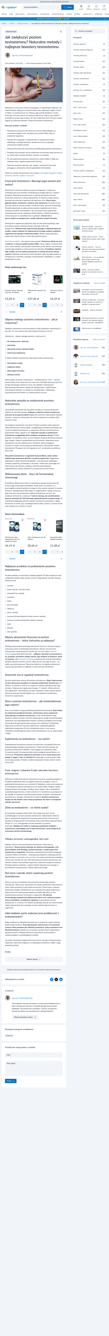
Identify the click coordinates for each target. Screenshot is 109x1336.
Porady (12, 23)
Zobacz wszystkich (99, 339)
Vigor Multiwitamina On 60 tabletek (36, 538)
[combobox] (42, 7)
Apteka (4, 23)
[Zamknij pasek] (104, 18)
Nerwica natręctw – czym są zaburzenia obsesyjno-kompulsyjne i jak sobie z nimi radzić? (93, 249)
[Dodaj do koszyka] (22, 305)
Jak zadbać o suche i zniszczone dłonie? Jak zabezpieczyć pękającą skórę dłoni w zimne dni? (93, 292)
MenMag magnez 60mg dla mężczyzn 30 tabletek (14, 291)
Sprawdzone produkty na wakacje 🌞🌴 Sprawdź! (53, 19)
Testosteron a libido (12, 241)
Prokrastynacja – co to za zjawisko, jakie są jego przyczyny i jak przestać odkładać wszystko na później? (93, 261)
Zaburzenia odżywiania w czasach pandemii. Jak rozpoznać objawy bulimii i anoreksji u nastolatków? (93, 320)
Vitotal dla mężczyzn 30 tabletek (58, 291)
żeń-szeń (14, 823)
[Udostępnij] (61, 31)
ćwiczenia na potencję (27, 659)
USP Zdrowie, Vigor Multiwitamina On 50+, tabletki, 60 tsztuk (12, 539)
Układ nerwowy (23, 23)
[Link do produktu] (14, 289)
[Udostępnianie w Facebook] (51, 979)
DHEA (50, 380)
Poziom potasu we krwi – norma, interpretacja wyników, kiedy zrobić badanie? (93, 239)
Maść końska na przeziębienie (91, 328)
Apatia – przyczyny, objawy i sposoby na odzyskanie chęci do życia (92, 272)
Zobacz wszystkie (99, 283)
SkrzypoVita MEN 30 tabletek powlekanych (57, 538)
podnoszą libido (30, 857)
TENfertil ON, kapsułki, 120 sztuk (37, 291)
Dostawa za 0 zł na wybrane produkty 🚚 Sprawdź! (54, 1)
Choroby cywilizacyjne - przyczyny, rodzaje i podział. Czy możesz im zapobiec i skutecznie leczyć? (93, 302)
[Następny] (61, 312)
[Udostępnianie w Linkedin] (61, 979)
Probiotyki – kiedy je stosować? (92, 310)
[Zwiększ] (17, 305)
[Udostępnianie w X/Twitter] (56, 979)
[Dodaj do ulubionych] (22, 273)
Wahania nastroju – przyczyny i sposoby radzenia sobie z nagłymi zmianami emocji (93, 229)
